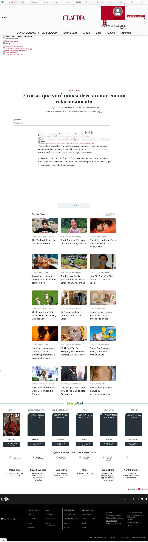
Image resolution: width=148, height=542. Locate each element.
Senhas (16, 52)
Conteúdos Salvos (24, 48)
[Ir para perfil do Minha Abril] (74, 42)
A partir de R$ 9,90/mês (12, 445)
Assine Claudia (135, 16)
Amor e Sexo (74, 90)
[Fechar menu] (17, 36)
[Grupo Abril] (2, 2)
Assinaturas (19, 46)
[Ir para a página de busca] (145, 18)
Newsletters (19, 54)
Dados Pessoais (22, 50)
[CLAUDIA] (74, 20)
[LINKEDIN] (141, 499)
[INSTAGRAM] (137, 499)
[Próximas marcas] (145, 2)
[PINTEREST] (145, 499)
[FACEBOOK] (133, 499)
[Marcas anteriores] (9, 2)
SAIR (105, 24)
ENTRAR (105, 21)
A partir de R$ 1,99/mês (60, 444)
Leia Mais (74, 205)
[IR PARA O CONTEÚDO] (129, 499)
